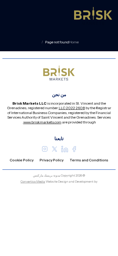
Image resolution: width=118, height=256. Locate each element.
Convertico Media (33, 182)
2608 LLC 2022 (72, 108)
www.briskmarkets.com (42, 122)
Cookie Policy (22, 160)
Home (74, 42)
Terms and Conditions (89, 160)
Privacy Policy (52, 160)
